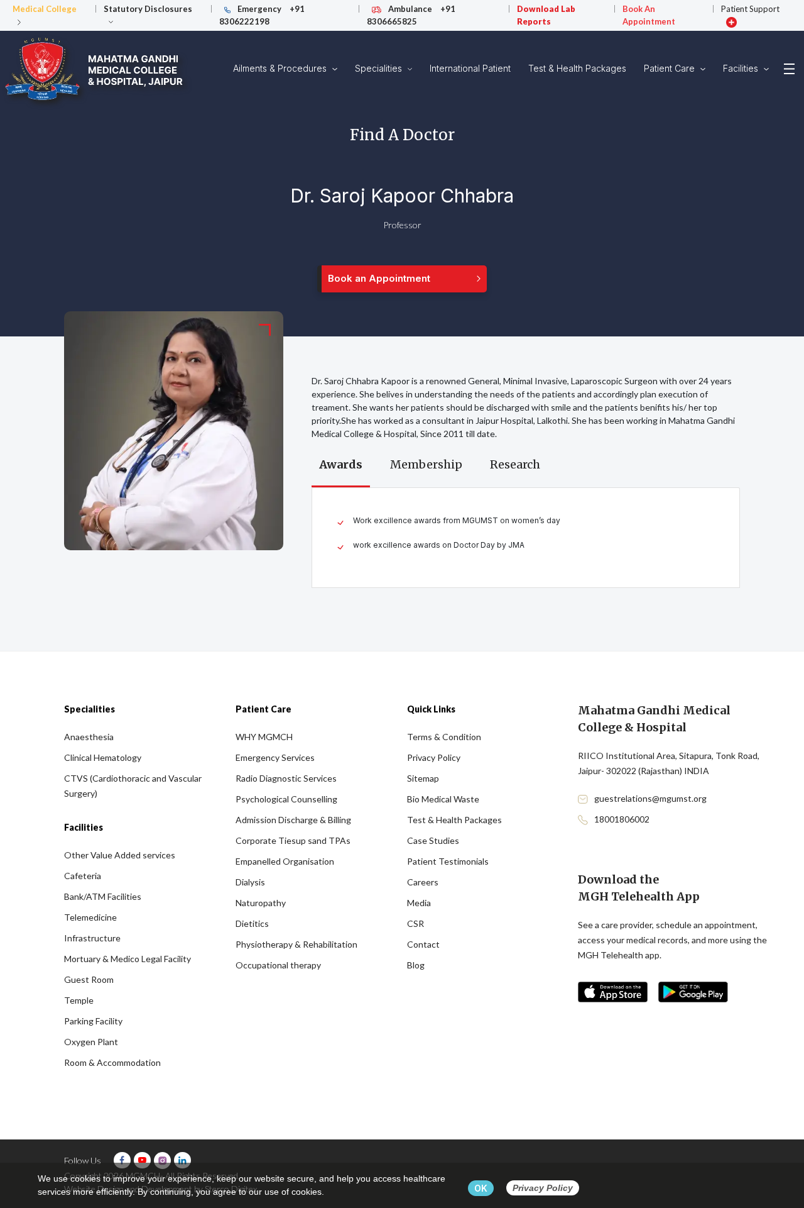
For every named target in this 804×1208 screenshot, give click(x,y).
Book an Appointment (379, 278)
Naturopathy (261, 902)
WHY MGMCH (264, 736)
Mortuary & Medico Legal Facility (127, 958)
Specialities (380, 68)
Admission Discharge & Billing (293, 819)
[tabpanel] (526, 537)
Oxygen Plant (91, 1041)
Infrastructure (92, 938)
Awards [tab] (340, 464)
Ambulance (411, 15)
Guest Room (89, 979)
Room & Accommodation (112, 1062)
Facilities (742, 68)
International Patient (470, 68)
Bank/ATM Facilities (102, 896)
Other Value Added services (119, 855)
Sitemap (423, 778)
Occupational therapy (278, 965)
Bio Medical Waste (443, 799)
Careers (422, 882)
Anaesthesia (89, 736)
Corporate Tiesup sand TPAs (293, 840)
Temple (79, 1000)
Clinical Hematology (102, 757)
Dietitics (252, 923)
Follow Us (82, 1160)
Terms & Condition (444, 736)
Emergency (262, 15)
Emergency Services (275, 757)
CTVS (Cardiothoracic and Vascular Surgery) (133, 786)
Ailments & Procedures (281, 68)
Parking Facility (93, 1021)
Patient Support (750, 9)
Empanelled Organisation (285, 861)
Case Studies (433, 840)
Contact (423, 944)
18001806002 (621, 819)
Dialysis (250, 882)
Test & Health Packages (577, 68)
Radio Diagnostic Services (286, 778)
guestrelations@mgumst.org (650, 798)
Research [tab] (515, 464)
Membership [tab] (426, 464)
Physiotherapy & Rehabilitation (296, 944)
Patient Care (670, 68)
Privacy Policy (433, 757)
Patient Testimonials (448, 861)
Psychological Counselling (286, 799)
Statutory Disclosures (148, 9)
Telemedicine (90, 917)
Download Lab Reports (546, 15)
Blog (416, 965)
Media (419, 902)
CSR (415, 923)
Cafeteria (82, 875)
